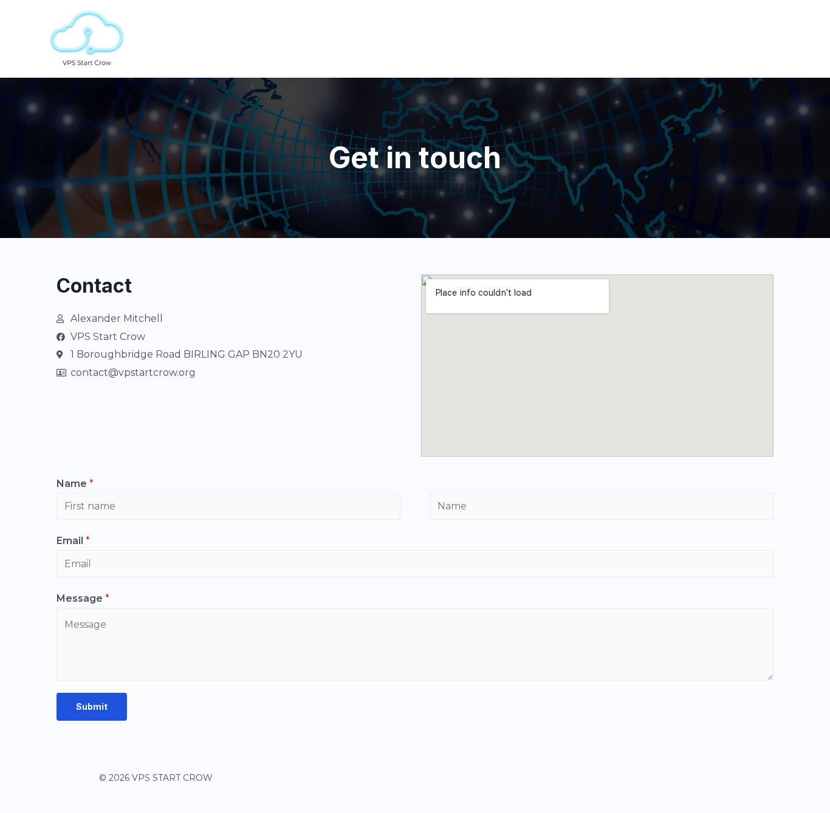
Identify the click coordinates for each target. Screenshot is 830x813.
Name (75, 483)
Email (73, 540)
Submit (92, 706)
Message (83, 598)
